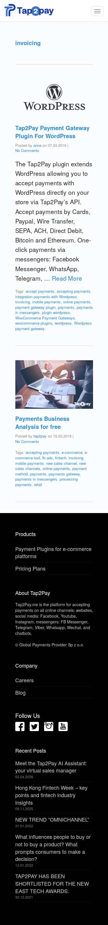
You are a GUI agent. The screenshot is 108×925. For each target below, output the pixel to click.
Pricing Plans (30, 568)
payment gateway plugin (35, 307)
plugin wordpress (56, 312)
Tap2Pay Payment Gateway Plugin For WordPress (52, 132)
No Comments (27, 150)
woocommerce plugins (33, 323)
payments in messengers (36, 479)
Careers (24, 680)
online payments (76, 302)
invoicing (22, 302)
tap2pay (40, 436)
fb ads (47, 457)
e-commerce (72, 452)
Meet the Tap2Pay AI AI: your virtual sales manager (51, 766)
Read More (67, 278)
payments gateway (64, 474)
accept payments (40, 291)
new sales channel (61, 463)
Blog (20, 692)
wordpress (63, 323)
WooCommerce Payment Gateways (45, 318)
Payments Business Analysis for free (42, 422)
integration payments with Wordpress (46, 296)
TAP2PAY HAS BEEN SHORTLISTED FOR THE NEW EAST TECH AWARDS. (52, 883)
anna (37, 145)
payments (66, 307)
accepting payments (73, 291)
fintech (60, 457)
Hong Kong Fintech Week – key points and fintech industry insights (51, 795)
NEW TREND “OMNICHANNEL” (52, 819)
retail (38, 484)
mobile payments (46, 302)
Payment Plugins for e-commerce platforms (53, 552)
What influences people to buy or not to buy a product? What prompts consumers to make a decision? (53, 847)
